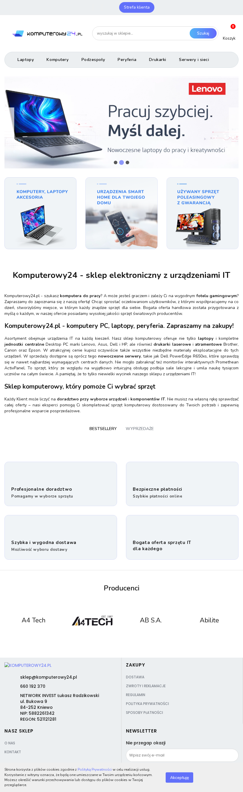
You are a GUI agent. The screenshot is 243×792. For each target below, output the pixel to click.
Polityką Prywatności (95, 769)
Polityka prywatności (147, 703)
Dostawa (135, 677)
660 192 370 (32, 686)
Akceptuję (179, 777)
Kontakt (12, 751)
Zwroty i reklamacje (146, 685)
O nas (9, 743)
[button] (135, 665)
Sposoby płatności (144, 712)
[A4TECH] (92, 620)
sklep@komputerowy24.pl (48, 677)
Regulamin (135, 694)
